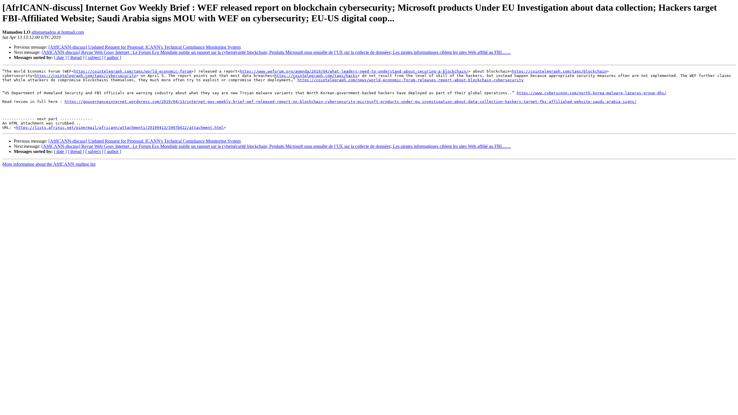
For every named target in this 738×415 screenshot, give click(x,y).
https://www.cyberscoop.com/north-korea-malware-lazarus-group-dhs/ (592, 93)
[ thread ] (76, 57)
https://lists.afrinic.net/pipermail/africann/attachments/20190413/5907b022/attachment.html (120, 127)
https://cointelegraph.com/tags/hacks (315, 75)
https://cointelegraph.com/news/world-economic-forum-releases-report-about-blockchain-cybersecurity (411, 80)
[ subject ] (94, 57)
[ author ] (112, 57)
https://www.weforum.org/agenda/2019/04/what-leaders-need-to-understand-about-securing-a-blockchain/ (354, 71)
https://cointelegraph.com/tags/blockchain (559, 71)
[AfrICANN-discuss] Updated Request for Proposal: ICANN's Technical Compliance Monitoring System (144, 47)
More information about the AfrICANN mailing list (48, 164)
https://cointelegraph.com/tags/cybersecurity (85, 75)
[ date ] (60, 57)
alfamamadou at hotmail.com (57, 32)
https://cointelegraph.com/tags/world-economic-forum (132, 71)
